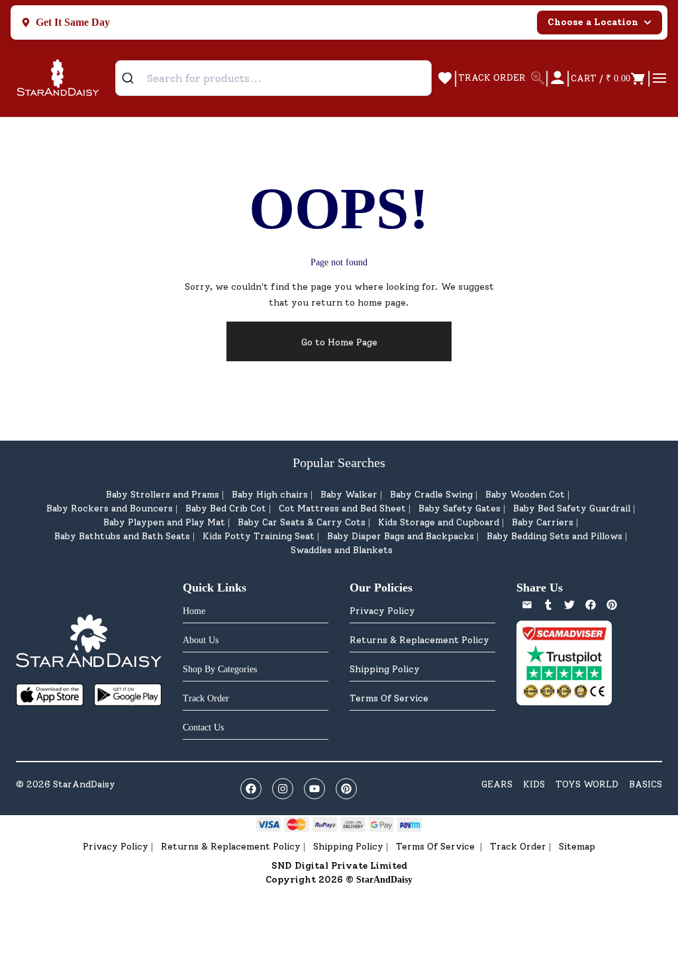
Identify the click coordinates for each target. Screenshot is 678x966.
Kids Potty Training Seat (259, 536)
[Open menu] (659, 78)
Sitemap (577, 846)
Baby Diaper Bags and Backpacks (400, 536)
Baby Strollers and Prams (162, 494)
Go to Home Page (339, 342)
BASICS (645, 784)
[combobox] (273, 78)
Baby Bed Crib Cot (225, 508)
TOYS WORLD (587, 784)
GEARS (496, 784)
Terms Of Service (389, 698)
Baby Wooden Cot (525, 494)
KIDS (534, 784)
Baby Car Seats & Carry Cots (301, 522)
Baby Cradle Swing (431, 494)
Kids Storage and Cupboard (438, 522)
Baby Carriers (542, 522)
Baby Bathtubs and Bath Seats (122, 536)
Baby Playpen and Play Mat (164, 522)
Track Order (518, 846)
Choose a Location (593, 22)
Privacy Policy (382, 611)
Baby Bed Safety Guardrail (571, 508)
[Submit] (133, 78)
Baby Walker (348, 494)
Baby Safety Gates (459, 508)
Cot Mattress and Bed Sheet (342, 508)
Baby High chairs (270, 494)
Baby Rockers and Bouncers (109, 508)
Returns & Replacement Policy (419, 640)
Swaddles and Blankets (342, 550)
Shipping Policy (385, 669)
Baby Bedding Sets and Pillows (554, 536)
